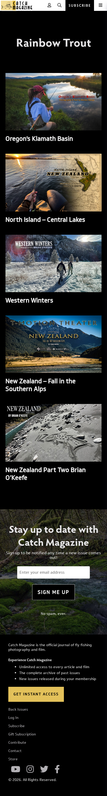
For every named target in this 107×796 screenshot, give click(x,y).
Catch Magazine (16, 5)
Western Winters (29, 300)
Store (13, 759)
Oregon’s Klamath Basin (39, 138)
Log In (13, 718)
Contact (15, 751)
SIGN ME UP (53, 592)
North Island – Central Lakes (45, 219)
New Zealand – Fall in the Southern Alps (40, 385)
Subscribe (16, 726)
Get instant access (36, 694)
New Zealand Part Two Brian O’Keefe (45, 473)
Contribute (17, 742)
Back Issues (18, 709)
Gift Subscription (22, 734)
